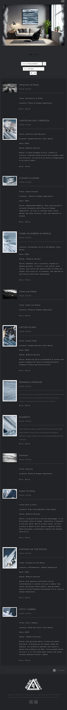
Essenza (23, 455)
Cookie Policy (44, 697)
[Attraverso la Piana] (10, 87)
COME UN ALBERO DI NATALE (35, 233)
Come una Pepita (28, 291)
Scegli (22, 109)
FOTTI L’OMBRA (27, 609)
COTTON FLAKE (27, 327)
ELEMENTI (24, 417)
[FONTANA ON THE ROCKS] (10, 557)
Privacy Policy (36, 697)
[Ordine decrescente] (44, 64)
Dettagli (28, 109)
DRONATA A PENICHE (30, 382)
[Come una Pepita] (10, 294)
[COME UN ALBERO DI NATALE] (10, 242)
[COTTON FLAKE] (10, 335)
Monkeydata (46, 694)
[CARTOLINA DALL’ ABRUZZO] (10, 129)
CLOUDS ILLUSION (29, 178)
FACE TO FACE (27, 491)
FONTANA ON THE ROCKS (33, 549)
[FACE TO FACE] (10, 494)
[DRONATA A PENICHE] (10, 390)
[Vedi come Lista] (35, 73)
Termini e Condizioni (54, 697)
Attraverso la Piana (29, 85)
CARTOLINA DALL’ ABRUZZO (34, 120)
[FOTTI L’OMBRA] (10, 612)
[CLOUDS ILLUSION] (10, 181)
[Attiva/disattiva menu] (62, 1)
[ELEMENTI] (10, 425)
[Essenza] (10, 458)
